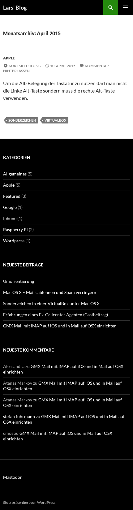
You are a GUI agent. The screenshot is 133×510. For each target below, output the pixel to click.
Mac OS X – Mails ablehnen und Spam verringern (49, 292)
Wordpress (13, 240)
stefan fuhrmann (19, 416)
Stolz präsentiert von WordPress (29, 502)
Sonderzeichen (22, 120)
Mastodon (13, 477)
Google (10, 207)
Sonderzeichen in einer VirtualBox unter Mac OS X (51, 303)
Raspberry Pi (15, 229)
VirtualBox (55, 120)
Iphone (9, 218)
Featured (11, 196)
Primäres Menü (125, 7)
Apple (9, 58)
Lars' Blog (15, 7)
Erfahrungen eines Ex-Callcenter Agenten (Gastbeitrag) (55, 314)
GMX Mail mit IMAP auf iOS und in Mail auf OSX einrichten (60, 325)
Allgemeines (15, 173)
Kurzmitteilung (25, 65)
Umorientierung (18, 281)
